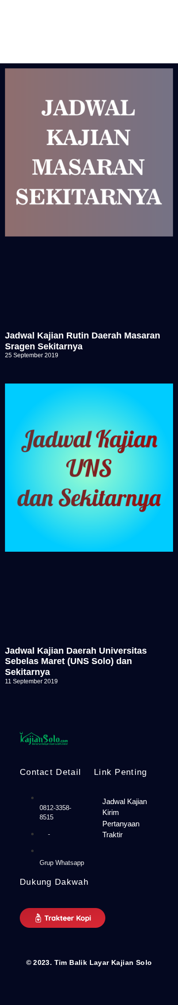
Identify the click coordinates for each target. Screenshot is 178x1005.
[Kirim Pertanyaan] (126, 818)
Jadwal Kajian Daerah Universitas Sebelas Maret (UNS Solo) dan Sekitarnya (76, 661)
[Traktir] (126, 835)
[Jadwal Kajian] (126, 802)
